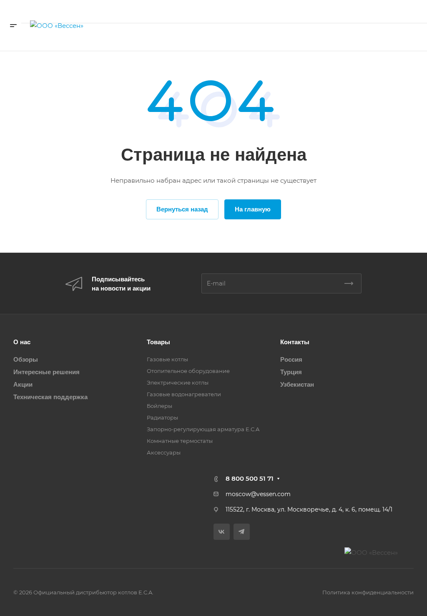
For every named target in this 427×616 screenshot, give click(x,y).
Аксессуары (164, 452)
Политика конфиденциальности (368, 592)
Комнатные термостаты (180, 440)
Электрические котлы (177, 382)
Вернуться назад (182, 209)
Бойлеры (159, 405)
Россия (291, 359)
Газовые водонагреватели (184, 394)
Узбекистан (297, 384)
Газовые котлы (167, 359)
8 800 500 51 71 (387, 11)
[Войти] (323, 37)
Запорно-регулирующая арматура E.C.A (203, 429)
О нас (21, 341)
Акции (23, 384)
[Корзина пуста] (341, 37)
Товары (158, 341)
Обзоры (25, 359)
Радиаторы (162, 417)
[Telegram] (242, 532)
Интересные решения (46, 371)
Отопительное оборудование (188, 371)
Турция (291, 371)
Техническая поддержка (50, 396)
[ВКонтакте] (222, 532)
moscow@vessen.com (258, 494)
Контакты (294, 341)
